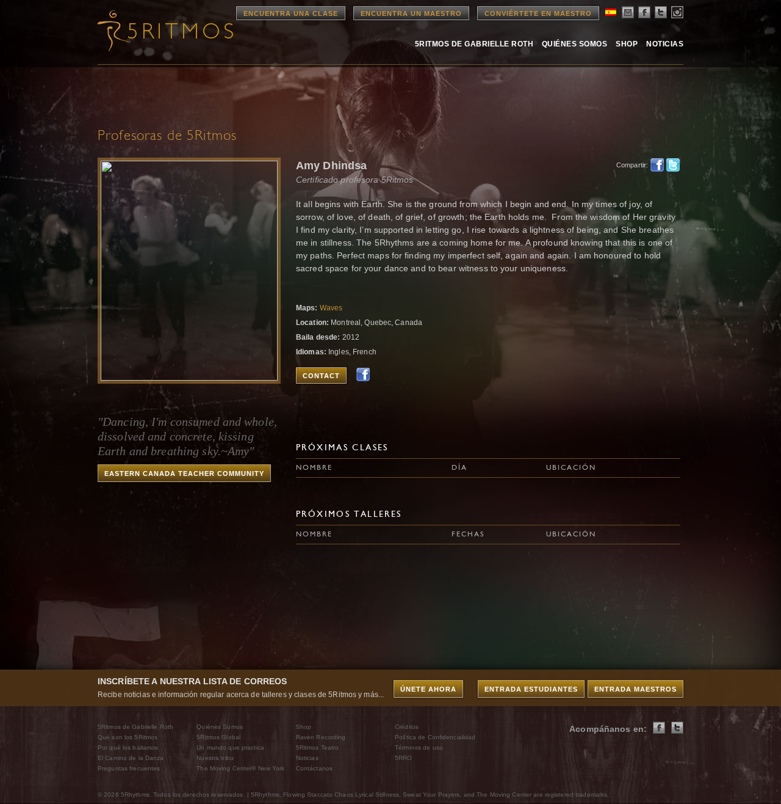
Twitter (673, 165)
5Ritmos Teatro (317, 747)
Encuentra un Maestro (411, 13)
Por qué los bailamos (128, 747)
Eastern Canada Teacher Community (184, 473)
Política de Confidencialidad (435, 737)
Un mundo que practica (230, 747)
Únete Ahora (428, 689)
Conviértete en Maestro (538, 13)
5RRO (403, 758)
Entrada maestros (635, 689)
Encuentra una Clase (290, 13)
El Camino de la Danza (131, 758)
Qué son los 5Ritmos (127, 737)
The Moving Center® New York (240, 768)
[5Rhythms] (165, 30)
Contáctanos (314, 768)
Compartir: (630, 165)
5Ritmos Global (218, 737)
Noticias (664, 44)
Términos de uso (419, 747)
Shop (627, 44)
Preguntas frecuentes (129, 768)
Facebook (657, 165)
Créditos (407, 726)
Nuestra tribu (215, 758)
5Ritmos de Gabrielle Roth (474, 44)
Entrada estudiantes (531, 689)
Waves (331, 308)
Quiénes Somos (574, 44)
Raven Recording (321, 737)
